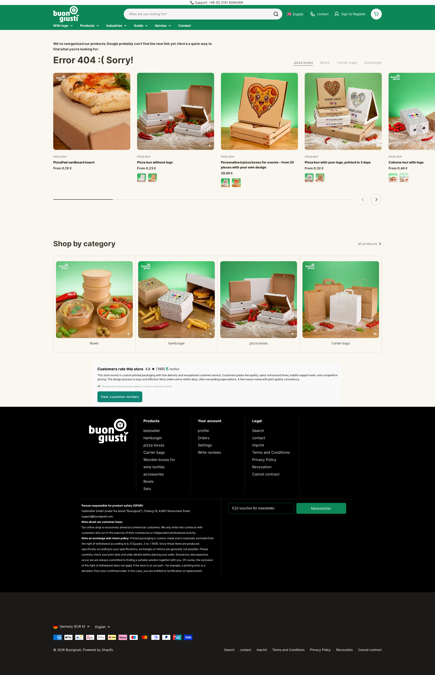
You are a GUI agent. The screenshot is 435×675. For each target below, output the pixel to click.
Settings (205, 445)
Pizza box (60, 156)
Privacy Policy (264, 459)
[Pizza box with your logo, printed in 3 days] (343, 111)
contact (258, 438)
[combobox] (203, 14)
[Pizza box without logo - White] (141, 177)
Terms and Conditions (271, 452)
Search (258, 430)
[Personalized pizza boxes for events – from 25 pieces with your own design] (259, 111)
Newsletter (321, 508)
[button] (297, 14)
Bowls (148, 481)
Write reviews (209, 452)
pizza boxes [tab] (303, 62)
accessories (153, 474)
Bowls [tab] (325, 62)
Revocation (261, 467)
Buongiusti (73, 650)
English (100, 627)
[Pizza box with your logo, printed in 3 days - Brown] (320, 177)
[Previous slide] (362, 199)
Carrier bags (154, 452)
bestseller (151, 430)
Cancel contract (266, 474)
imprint (258, 445)
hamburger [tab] (373, 62)
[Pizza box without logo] (175, 111)
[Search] (276, 14)
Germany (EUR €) (72, 626)
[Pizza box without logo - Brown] (152, 177)
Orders (203, 438)
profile (203, 430)
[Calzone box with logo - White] (403, 177)
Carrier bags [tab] (347, 62)
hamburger (152, 438)
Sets (147, 488)
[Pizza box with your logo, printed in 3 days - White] (309, 177)
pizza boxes (153, 445)
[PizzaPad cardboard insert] (91, 111)
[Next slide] (376, 199)
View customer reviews (120, 397)
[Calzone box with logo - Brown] (393, 177)
